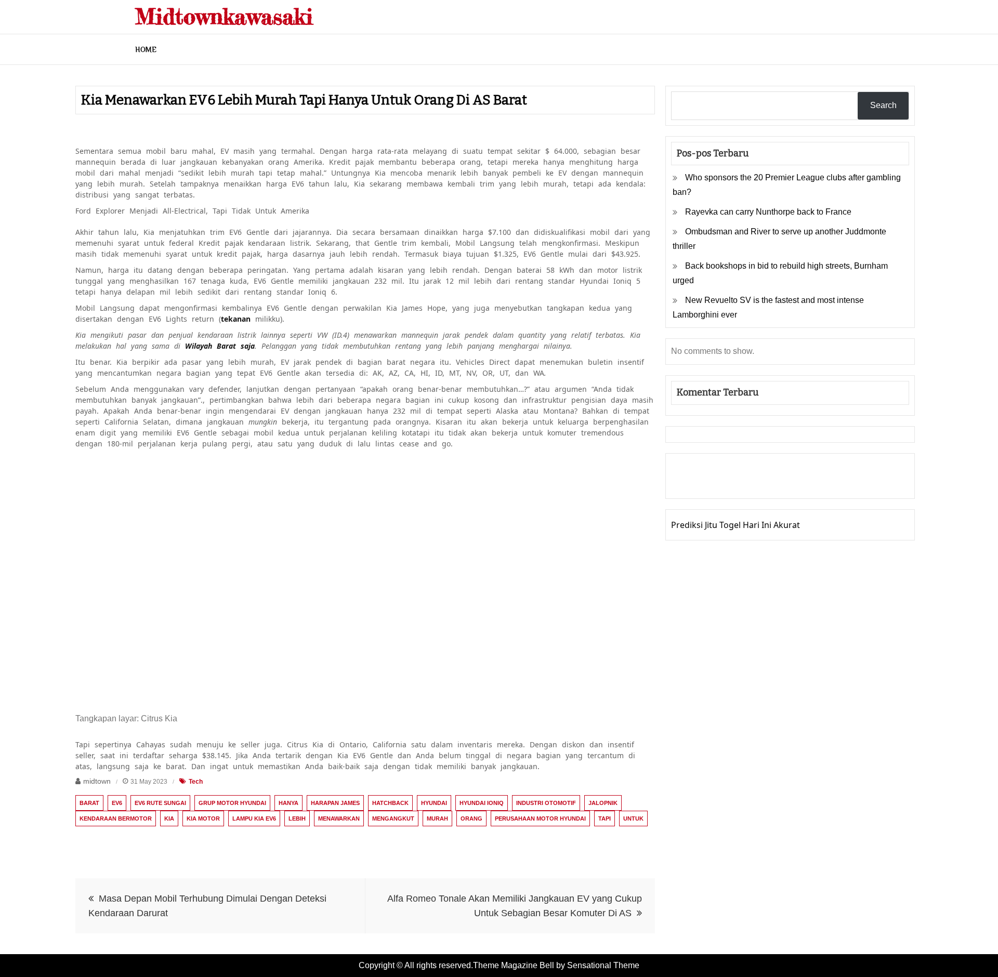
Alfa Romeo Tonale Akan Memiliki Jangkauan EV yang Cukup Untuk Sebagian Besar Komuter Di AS (514, 905)
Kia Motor (203, 818)
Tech (196, 781)
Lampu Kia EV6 (254, 818)
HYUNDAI (434, 803)
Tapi (604, 818)
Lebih (297, 818)
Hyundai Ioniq (481, 803)
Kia (169, 818)
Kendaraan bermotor (116, 818)
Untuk (633, 818)
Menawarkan (339, 818)
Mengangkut (393, 818)
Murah (437, 818)
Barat (89, 803)
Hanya (288, 803)
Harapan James (335, 803)
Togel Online (756, 483)
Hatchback (390, 803)
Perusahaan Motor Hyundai (540, 818)
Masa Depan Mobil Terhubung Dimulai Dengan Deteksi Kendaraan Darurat (207, 905)
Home (145, 49)
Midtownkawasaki (224, 16)
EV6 (117, 803)
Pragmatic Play (700, 483)
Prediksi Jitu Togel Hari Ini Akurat (735, 525)
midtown (97, 781)
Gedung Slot (695, 468)
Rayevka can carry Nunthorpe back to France (768, 211)
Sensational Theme (603, 965)
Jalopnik (603, 803)
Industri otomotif (546, 803)
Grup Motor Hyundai (232, 803)
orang (471, 818)
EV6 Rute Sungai (160, 803)
